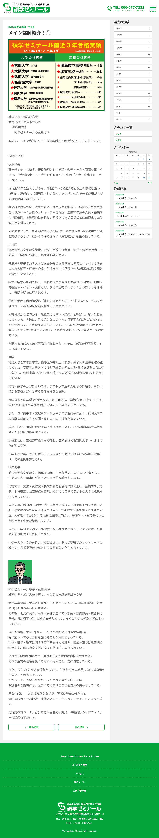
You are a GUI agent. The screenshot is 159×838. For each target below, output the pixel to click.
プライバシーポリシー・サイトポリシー (79, 756)
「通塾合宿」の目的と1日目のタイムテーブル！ (132, 234)
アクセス (79, 773)
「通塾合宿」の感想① (126, 224)
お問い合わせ (79, 790)
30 (144, 178)
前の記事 (31, 727)
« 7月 (116, 182)
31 (149, 178)
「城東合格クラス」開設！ (128, 215)
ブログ (118, 133)
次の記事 (81, 727)
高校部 (118, 139)
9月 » (150, 182)
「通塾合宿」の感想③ (126, 197)
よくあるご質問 (79, 765)
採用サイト (79, 782)
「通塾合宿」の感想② (126, 206)
